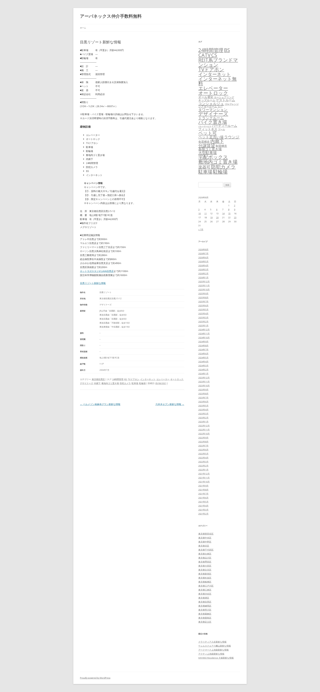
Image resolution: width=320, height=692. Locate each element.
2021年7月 (203, 493)
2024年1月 (203, 373)
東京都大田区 (204, 565)
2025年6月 (203, 305)
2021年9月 (203, 485)
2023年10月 (204, 385)
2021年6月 (203, 497)
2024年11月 (204, 333)
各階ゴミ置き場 (210, 149)
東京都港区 (203, 597)
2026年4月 (203, 265)
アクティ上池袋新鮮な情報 (211, 653)
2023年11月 (204, 381)
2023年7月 (203, 397)
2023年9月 (203, 389)
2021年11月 (204, 477)
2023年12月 (204, 377)
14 (223, 213)
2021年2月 (203, 513)
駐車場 (135, 383)
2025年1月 (203, 325)
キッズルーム (206, 100)
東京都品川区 (204, 557)
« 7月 (200, 229)
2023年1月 (203, 421)
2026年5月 (203, 261)
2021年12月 (204, 473)
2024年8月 (203, 345)
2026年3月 (203, 269)
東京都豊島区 (204, 617)
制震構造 (221, 146)
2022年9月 (203, 437)
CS (214, 55)
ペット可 (207, 133)
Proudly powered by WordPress (95, 677)
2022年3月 (203, 461)
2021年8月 (203, 489)
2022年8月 (203, 441)
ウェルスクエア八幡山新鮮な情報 (214, 645)
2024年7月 (203, 349)
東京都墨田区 (204, 561)
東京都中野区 (204, 541)
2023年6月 (203, 401)
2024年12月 (204, 329)
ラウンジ (232, 136)
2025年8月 (203, 297)
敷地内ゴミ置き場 (110, 383)
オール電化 (205, 97)
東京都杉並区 (204, 577)
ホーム (83, 27)
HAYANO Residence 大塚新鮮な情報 (216, 657)
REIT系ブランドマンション (218, 62)
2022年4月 (203, 457)
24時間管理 (117, 379)
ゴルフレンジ (232, 104)
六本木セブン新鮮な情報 (170, 404)
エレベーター (162, 379)
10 (199, 213)
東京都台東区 (204, 553)
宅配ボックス (213, 157)
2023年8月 (203, 393)
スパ (220, 106)
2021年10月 (204, 481)
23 (235, 217)
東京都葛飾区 (204, 613)
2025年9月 (203, 293)
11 (205, 213)
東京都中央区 (204, 537)
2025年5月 (203, 309)
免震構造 (204, 142)
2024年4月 (203, 361)
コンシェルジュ (211, 103)
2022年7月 (203, 445)
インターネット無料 (217, 81)
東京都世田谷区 (206, 533)
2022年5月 (203, 453)
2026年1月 (203, 277)
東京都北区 (203, 545)
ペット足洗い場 (211, 137)
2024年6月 (203, 353)
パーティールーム (224, 126)
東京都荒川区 (204, 609)
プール (221, 129)
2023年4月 (203, 409)
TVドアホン (133, 379)
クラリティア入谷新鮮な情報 (212, 641)
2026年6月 (203, 257)
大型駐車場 (207, 152)
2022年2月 (203, 465)
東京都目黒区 (98, 379)
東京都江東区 (204, 589)
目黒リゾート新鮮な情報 (93, 283)
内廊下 (97, 383)
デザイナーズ (86, 383)
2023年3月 (203, 413)
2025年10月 (204, 289)
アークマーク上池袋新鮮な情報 (213, 649)
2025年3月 (203, 317)
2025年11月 (204, 285)
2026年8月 (203, 249)
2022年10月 (204, 433)
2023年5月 (203, 405)
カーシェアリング (224, 97)
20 (217, 217)
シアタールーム (207, 106)
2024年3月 (203, 365)
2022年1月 (203, 469)
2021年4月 (203, 505)
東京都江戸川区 (206, 585)
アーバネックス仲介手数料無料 (111, 16)
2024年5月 (203, 357)
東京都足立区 (204, 621)
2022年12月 (204, 425)
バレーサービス (204, 126)
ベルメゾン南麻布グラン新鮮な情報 (100, 404)
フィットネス (207, 129)
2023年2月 (203, 417)
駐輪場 (142, 383)
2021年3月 (203, 509)
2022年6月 (203, 449)
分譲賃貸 (206, 145)
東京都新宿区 (204, 573)
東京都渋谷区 (204, 593)
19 (211, 217)
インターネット (147, 379)
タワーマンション (213, 109)
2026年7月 (203, 253)
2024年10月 (204, 337)
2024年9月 (203, 341)
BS (125, 379)
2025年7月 (203, 301)
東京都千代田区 (206, 549)
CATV (204, 55)
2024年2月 (203, 369)
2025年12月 (204, 281)
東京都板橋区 (204, 581)
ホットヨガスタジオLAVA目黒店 (97, 271)
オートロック (176, 379)
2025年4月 (203, 313)
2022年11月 (204, 429)
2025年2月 (203, 321)
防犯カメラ (125, 383)
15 (229, 213)
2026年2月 (203, 273)
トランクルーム (211, 118)
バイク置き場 (212, 122)
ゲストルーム (225, 100)
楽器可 (204, 167)
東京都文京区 (204, 569)
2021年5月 (203, 501)
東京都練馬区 (204, 605)
